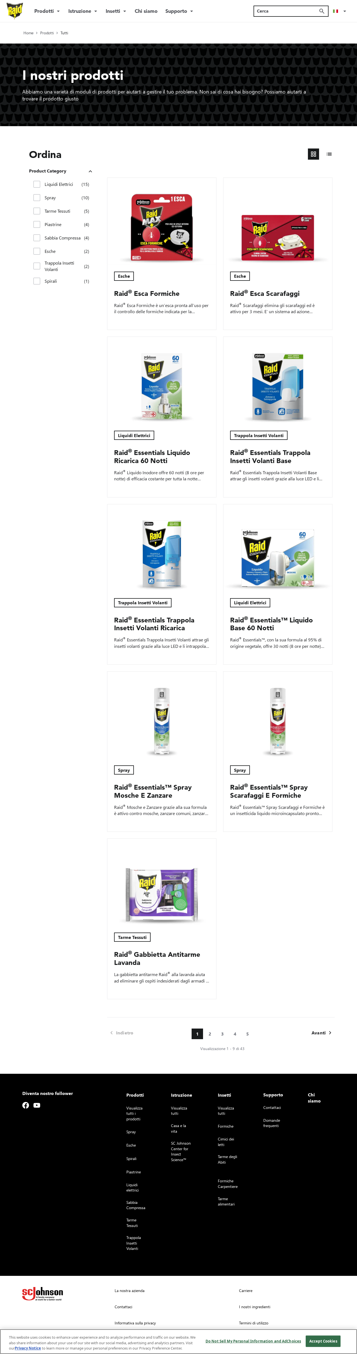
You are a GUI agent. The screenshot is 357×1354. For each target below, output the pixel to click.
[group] (321, 154)
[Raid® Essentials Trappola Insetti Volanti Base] (277, 380)
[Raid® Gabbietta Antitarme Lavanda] (161, 882)
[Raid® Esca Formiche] (161, 221)
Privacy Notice (28, 1348)
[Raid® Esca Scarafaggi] (277, 221)
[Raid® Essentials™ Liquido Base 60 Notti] (277, 547)
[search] (322, 11)
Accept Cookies (323, 1340)
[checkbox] (36, 184)
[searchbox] (288, 11)
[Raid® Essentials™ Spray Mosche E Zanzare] (161, 715)
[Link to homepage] (15, 11)
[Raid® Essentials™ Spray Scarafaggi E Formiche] (277, 715)
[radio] (313, 154)
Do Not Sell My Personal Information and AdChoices (253, 1340)
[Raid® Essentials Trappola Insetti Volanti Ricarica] (161, 547)
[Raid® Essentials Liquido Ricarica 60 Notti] (161, 380)
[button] (340, 11)
